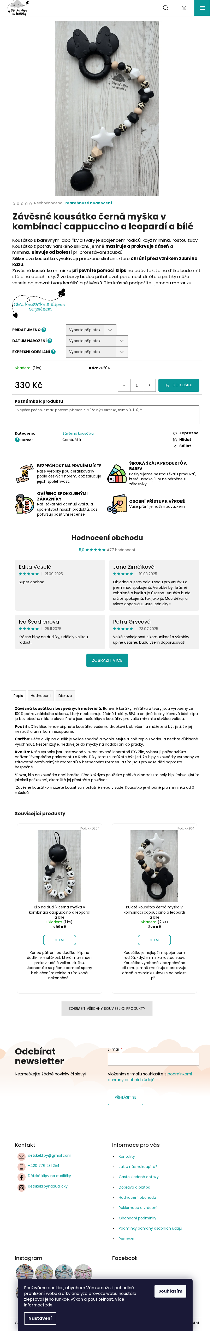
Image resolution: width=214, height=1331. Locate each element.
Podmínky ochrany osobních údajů (150, 1228)
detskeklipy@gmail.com (49, 1155)
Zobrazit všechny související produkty (107, 1008)
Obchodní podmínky (137, 1218)
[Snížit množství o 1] (124, 385)
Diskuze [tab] (65, 695)
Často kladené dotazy (139, 1176)
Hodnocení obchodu (107, 538)
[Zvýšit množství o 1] (149, 385)
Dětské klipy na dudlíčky (49, 1175)
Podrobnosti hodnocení (88, 203)
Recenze (126, 1238)
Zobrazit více (107, 660)
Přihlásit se (125, 1097)
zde (48, 1305)
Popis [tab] (18, 695)
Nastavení (40, 1318)
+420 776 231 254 (44, 1165)
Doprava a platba (134, 1187)
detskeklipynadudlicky (48, 1186)
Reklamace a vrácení (138, 1207)
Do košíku (182, 385)
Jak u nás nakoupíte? (138, 1166)
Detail (59, 940)
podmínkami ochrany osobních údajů (150, 1076)
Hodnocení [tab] (41, 695)
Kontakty (127, 1156)
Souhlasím (170, 1291)
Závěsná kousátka (78, 433)
